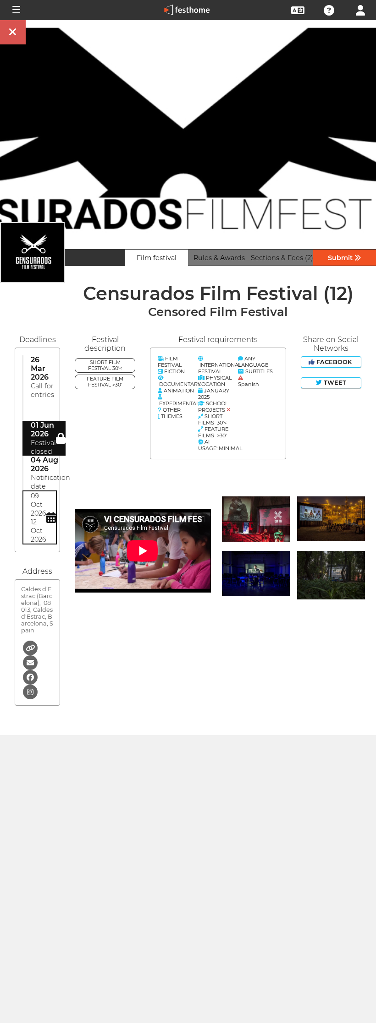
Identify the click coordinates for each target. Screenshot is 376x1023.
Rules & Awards (219, 258)
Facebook (334, 362)
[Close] (13, 32)
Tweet (334, 382)
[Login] (360, 9)
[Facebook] (30, 676)
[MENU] (15, 10)
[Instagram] (30, 691)
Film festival (157, 258)
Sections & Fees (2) (282, 258)
